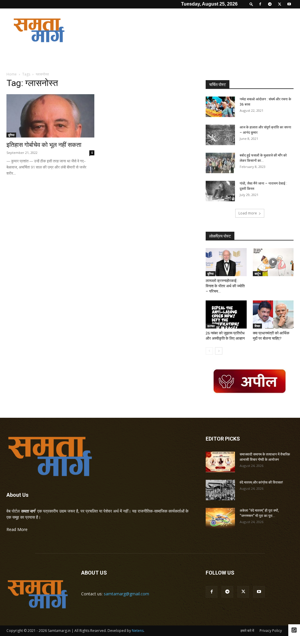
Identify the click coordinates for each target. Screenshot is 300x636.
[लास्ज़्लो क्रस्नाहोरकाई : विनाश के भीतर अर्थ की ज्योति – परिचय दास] (226, 262)
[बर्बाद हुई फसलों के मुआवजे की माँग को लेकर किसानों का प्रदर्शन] (220, 163)
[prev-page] (209, 351)
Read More (17, 529)
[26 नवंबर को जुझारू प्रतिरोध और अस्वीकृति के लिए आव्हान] (226, 314)
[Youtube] (289, 4)
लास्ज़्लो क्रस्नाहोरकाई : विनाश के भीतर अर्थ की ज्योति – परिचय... (225, 286)
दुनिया (11, 135)
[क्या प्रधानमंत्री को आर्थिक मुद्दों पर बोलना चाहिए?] (273, 314)
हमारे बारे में (247, 630)
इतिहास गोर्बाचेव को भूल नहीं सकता (43, 144)
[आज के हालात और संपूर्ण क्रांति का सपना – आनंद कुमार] (220, 135)
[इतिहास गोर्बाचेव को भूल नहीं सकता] (50, 115)
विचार (257, 326)
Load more (247, 213)
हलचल (211, 326)
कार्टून (258, 273)
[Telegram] (269, 4)
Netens (138, 630)
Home (11, 74)
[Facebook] (260, 4)
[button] (251, 4)
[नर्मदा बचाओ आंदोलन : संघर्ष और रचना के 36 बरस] (220, 107)
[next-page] (218, 351)
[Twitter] (279, 4)
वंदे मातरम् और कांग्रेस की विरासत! (261, 482)
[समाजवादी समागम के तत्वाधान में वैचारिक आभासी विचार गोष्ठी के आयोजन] (220, 462)
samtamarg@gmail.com (126, 594)
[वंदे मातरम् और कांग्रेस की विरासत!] (220, 490)
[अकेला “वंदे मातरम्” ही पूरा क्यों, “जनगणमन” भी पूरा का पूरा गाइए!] (220, 518)
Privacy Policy (271, 630)
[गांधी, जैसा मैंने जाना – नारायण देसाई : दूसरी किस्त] (220, 191)
